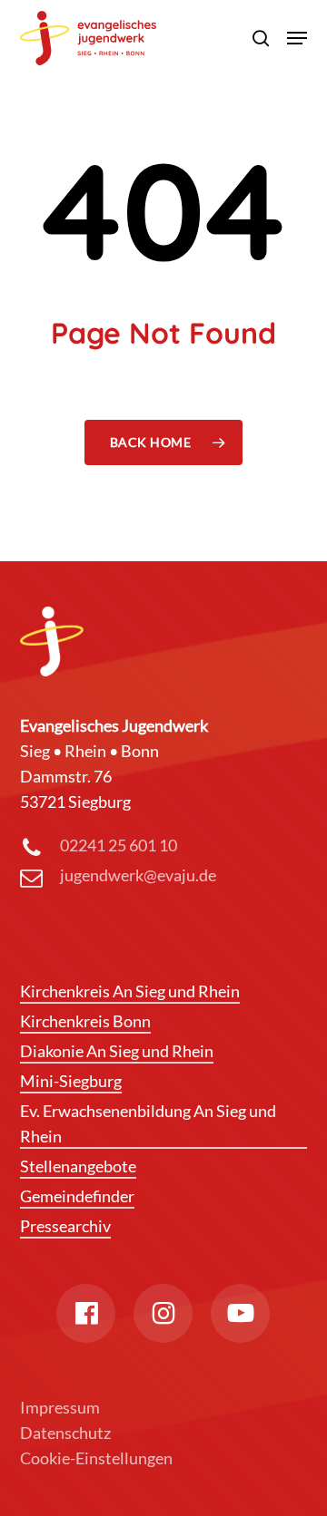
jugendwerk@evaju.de (138, 875)
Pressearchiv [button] (65, 1226)
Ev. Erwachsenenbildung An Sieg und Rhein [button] (148, 1123)
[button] (297, 38)
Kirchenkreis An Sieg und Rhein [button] (130, 991)
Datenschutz (65, 1433)
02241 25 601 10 (118, 845)
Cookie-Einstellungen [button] (96, 1458)
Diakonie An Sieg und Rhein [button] (116, 1051)
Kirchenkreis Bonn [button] (85, 1021)
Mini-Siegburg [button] (71, 1081)
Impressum (60, 1407)
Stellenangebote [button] (78, 1166)
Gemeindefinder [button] (77, 1196)
